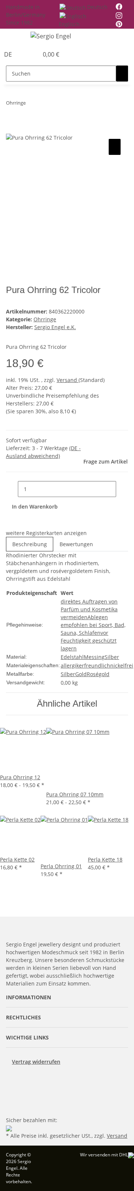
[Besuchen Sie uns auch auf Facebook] (12, 1080)
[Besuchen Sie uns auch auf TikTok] (12, 1106)
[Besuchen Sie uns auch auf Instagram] (12, 1097)
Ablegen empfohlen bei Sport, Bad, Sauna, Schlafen (93, 625)
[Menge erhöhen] (122, 489)
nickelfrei (121, 665)
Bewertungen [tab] (76, 544)
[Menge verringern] (12, 489)
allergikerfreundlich (85, 665)
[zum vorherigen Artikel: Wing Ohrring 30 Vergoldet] (32, 104)
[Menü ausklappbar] (15, 37)
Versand (68, 379)
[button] (24, 54)
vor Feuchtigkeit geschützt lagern (89, 640)
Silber (112, 656)
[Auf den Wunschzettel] (115, 147)
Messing (94, 656)
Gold (81, 674)
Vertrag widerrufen (36, 1061)
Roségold (98, 674)
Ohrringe (45, 319)
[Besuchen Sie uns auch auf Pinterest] (12, 1089)
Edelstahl (72, 656)
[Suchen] (122, 74)
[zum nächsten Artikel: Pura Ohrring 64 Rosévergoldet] (45, 104)
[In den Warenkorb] (12, 129)
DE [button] (8, 54)
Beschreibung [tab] (29, 544)
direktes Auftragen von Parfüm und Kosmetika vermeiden (89, 609)
